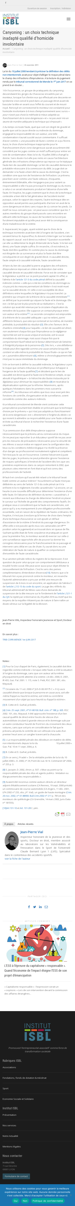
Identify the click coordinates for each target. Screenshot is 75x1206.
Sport (5, 1088)
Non (25, 1200)
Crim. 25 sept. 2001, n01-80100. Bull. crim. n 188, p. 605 (34, 710)
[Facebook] (6, 3)
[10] (48, 572)
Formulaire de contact (16, 1176)
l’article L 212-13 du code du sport (23, 586)
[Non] (70, 1195)
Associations (9, 1067)
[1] (4, 666)
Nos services (9, 1125)
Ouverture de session (37, 8)
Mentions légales (12, 1146)
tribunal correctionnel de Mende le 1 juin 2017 (41, 81)
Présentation (9, 1114)
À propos (8, 824)
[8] (51, 381)
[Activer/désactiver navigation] (68, 19)
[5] (43, 345)
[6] (35, 355)
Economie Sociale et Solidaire (18, 1098)
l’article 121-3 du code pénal (30, 279)
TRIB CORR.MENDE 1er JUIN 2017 (19, 639)
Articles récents (25, 824)
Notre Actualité (10, 1136)
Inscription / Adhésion (60, 8)
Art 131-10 (11, 808)
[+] (37, 943)
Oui (16, 1200)
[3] (41, 324)
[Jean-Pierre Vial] (12, 840)
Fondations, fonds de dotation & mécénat (24, 1077)
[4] (24, 327)
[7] (36, 371)
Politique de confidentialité (48, 1200)
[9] (4, 781)
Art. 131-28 (25, 808)
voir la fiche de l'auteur (17, 858)
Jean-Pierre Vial (31, 832)
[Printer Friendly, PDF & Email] (62, 814)
